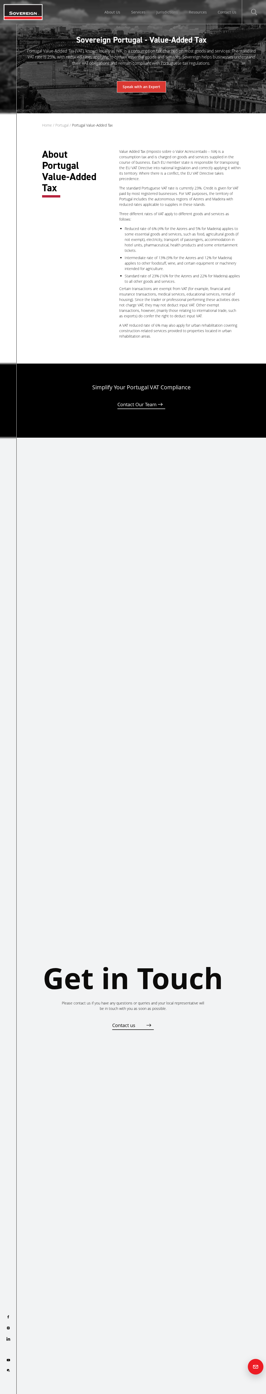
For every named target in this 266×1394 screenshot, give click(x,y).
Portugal (62, 125)
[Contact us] (255, 1367)
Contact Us (227, 12)
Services (138, 12)
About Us (112, 12)
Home (47, 125)
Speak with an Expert (141, 86)
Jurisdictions (167, 12)
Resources (198, 12)
